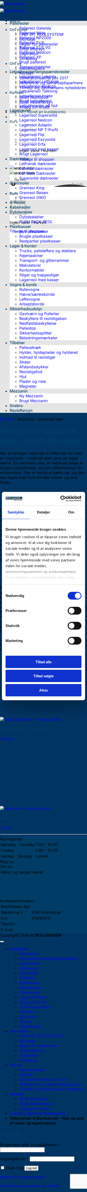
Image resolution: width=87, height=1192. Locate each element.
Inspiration (28, 1055)
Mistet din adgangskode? (23, 1177)
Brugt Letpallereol (35, 100)
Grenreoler (19, 183)
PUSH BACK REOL (36, 221)
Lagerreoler (20, 110)
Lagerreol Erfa (32, 144)
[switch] (74, 610)
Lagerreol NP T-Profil (38, 129)
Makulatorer (30, 265)
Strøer (24, 362)
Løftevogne (29, 299)
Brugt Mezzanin (33, 400)
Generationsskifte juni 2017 (43, 1079)
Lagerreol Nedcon (35, 120)
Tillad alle (43, 662)
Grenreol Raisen (33, 192)
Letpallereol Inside (35, 95)
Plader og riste (32, 381)
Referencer (11, 883)
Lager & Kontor (23, 245)
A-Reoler (27, 977)
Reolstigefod (30, 371)
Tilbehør (17, 342)
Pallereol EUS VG (35, 47)
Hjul (22, 376)
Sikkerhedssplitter (35, 333)
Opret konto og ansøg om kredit (29, 1185)
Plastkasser (20, 226)
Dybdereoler (30, 987)
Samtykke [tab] (15, 512)
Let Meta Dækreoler (37, 173)
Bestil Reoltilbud (33, 1098)
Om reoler (19, 29)
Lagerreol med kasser (39, 149)
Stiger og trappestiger (39, 274)
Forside (6, 419)
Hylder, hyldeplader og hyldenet (48, 352)
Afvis (43, 690)
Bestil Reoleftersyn (36, 1103)
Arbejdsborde (31, 304)
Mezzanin (19, 391)
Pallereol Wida (32, 32)
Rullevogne (29, 289)
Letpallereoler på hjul (38, 105)
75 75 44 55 (42, 923)
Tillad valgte (43, 676)
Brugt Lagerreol (33, 153)
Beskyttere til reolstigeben (42, 318)
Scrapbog (28, 1060)
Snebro (16, 405)
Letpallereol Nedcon (37, 86)
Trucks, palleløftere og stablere (47, 250)
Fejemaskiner (31, 255)
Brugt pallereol (32, 62)
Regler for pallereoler (38, 1045)
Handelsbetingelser (18, 889)
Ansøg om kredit (34, 1108)
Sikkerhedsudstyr (26, 308)
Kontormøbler (31, 270)
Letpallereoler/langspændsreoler (40, 71)
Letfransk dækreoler (37, 163)
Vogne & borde (23, 284)
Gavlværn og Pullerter (39, 313)
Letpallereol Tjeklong (38, 91)
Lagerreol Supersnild (38, 115)
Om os (16, 1065)
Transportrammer (35, 66)
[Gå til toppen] (2, 941)
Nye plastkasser (33, 231)
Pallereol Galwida (35, 28)
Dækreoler (19, 158)
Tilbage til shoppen (36, 159)
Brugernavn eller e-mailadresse (30, 1144)
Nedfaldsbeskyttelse (37, 323)
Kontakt (17, 92)
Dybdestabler (31, 216)
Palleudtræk (30, 347)
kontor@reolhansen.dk (51, 929)
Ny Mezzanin (31, 395)
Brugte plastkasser (36, 236)
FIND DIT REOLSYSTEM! (41, 1036)
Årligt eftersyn (32, 1050)
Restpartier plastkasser (40, 241)
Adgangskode (14, 1158)
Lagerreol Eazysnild (37, 139)
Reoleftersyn (21, 410)
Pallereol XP (30, 57)
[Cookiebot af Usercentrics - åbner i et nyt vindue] (61, 499)
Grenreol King (31, 187)
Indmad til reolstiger (37, 357)
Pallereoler (19, 23)
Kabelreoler (29, 982)
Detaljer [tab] (43, 512)
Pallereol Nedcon (35, 52)
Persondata (11, 895)
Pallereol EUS (31, 42)
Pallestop (27, 328)
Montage (27, 1040)
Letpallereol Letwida (37, 76)
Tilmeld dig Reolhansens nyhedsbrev (52, 1089)
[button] (38, 111)
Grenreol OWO (32, 197)
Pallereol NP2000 (35, 37)
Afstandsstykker (34, 366)
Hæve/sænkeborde (37, 294)
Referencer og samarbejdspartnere (51, 1084)
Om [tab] (71, 512)
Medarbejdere (13, 877)
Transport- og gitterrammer (44, 260)
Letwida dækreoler (36, 168)
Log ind (31, 1168)
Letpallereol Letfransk (39, 81)
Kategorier (19, 948)
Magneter (27, 386)
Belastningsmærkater (38, 337)
